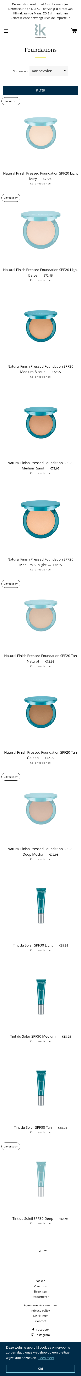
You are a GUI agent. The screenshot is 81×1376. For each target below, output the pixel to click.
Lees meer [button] (46, 1358)
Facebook (42, 1329)
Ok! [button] (40, 1368)
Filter (40, 90)
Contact (40, 1321)
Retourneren (40, 1297)
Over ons (40, 1286)
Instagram (42, 1335)
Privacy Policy (40, 1311)
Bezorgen (40, 1291)
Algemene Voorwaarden (40, 1305)
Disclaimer (40, 1316)
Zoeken (40, 1281)
